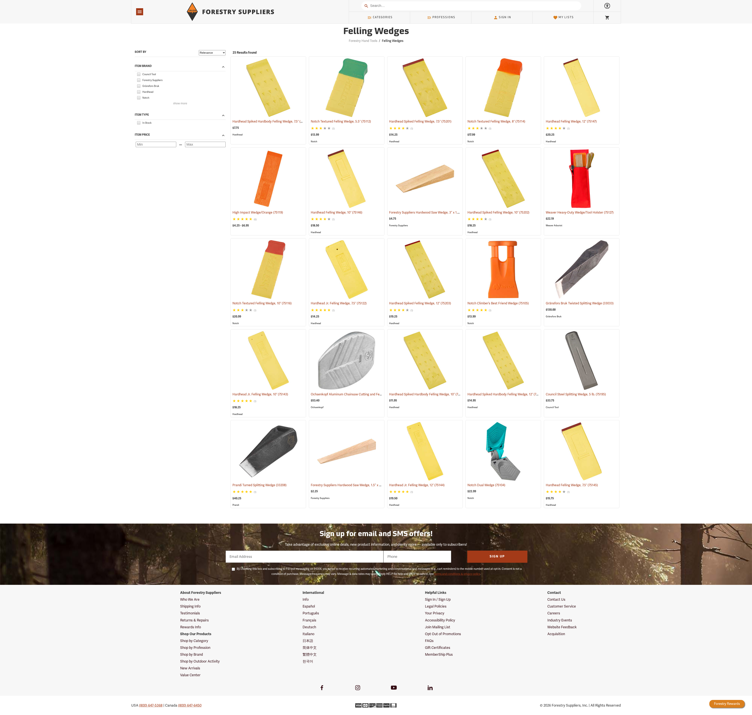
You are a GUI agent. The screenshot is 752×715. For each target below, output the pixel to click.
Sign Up (497, 556)
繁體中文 (310, 654)
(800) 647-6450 (190, 705)
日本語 (308, 641)
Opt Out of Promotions (443, 634)
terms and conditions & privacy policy (457, 574)
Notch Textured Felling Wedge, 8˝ (496, 122)
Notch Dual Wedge (486, 485)
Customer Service (561, 606)
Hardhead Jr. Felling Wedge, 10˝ (260, 394)
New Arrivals (190, 668)
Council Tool (552, 407)
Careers (553, 613)
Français (309, 620)
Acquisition (556, 634)
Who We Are (190, 599)
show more (180, 103)
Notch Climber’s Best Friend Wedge (498, 303)
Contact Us (556, 599)
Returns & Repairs (194, 620)
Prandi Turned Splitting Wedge (259, 485)
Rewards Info (190, 627)
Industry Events (559, 620)
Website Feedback (562, 627)
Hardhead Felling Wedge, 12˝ (571, 122)
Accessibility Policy (440, 620)
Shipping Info (190, 606)
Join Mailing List (437, 627)
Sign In (505, 17)
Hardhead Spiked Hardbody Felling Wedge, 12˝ (505, 394)
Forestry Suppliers (398, 225)
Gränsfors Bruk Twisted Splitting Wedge (580, 303)
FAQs (429, 641)
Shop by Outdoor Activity (200, 661)
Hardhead (237, 134)
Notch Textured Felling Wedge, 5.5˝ (341, 122)
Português (311, 613)
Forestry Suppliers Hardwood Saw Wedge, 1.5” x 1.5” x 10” (357, 485)
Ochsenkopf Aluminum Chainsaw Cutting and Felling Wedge (359, 394)
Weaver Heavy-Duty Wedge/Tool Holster (580, 213)
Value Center (190, 675)
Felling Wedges (376, 31)
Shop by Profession (195, 648)
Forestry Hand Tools (363, 41)
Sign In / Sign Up (438, 599)
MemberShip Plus (439, 654)
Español (309, 606)
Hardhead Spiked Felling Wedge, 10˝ (498, 213)
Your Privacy (434, 613)
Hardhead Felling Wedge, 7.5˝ (572, 485)
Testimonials (190, 613)
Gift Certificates (437, 648)
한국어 (308, 661)
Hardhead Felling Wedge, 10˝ (336, 213)
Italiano (308, 634)
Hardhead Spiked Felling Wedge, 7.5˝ (420, 122)
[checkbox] (139, 74)
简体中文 (310, 648)
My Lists (566, 17)
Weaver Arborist (554, 225)
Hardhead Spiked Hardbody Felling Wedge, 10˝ (427, 394)
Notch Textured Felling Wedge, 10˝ (262, 303)
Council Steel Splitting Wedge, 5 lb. (576, 394)
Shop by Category (194, 641)
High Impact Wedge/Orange (257, 213)
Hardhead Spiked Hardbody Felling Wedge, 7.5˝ (271, 122)
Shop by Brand (191, 654)
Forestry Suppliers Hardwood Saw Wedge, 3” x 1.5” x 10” (434, 213)
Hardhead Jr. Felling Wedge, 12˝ (417, 485)
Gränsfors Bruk (553, 316)
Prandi (235, 505)
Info (306, 599)
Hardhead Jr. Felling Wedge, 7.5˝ (339, 303)
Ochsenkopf (317, 407)
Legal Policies (435, 606)
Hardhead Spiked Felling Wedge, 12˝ (420, 303)
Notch (314, 141)
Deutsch (309, 627)
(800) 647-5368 (151, 705)
